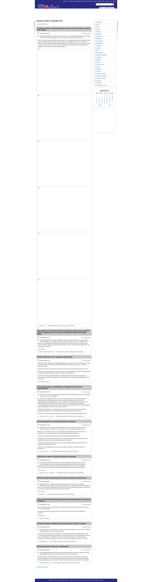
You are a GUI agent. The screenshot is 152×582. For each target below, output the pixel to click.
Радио (95, 1)
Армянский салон (79, 1)
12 (96, 98)
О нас (101, 8)
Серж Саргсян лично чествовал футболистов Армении (56, 456)
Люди (97, 50)
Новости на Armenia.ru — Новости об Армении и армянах (49, 7)
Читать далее (41, 349)
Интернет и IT (99, 40)
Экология (98, 80)
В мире (41, 351)
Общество (42, 325)
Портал (98, 61)
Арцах (97, 26)
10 (109, 97)
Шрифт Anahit (101, 1)
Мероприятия (99, 52)
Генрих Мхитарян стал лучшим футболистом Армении (56, 421)
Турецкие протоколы (101, 76)
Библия (90, 1)
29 (104, 102)
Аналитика (99, 22)
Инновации (99, 36)
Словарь (71, 1)
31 (109, 102)
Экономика (99, 82)
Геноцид (46, 351)
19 (96, 100)
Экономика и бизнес (44, 562)
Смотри (86, 1)
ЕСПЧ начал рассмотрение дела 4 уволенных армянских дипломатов (61, 478)
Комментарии (99, 43)
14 (102, 98)
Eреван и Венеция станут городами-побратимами (54, 357)
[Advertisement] (76, 14)
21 (102, 100)
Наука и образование (101, 54)
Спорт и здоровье (43, 451)
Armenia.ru (65, 1)
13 (99, 98)
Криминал (98, 45)
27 (99, 102)
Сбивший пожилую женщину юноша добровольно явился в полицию (61, 523)
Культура (98, 48)
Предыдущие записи (42, 24)
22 (104, 100)
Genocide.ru (108, 1)
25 (112, 100)
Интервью (98, 38)
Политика (50, 351)
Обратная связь (109, 8)
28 (102, 102)
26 (96, 102)
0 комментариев (86, 33)
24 (109, 100)
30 (107, 102)
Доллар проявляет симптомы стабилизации (52, 546)
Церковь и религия (101, 78)
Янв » (109, 104)
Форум (114, 1)
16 (107, 98)
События (47, 381)
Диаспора (98, 33)
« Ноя (99, 104)
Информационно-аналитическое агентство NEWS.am (61, 325)
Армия (97, 24)
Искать (113, 4)
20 (99, 100)
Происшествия (43, 541)
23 (107, 100)
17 (109, 98)
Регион (46, 416)
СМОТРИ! (98, 69)
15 (104, 98)
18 (112, 98)
